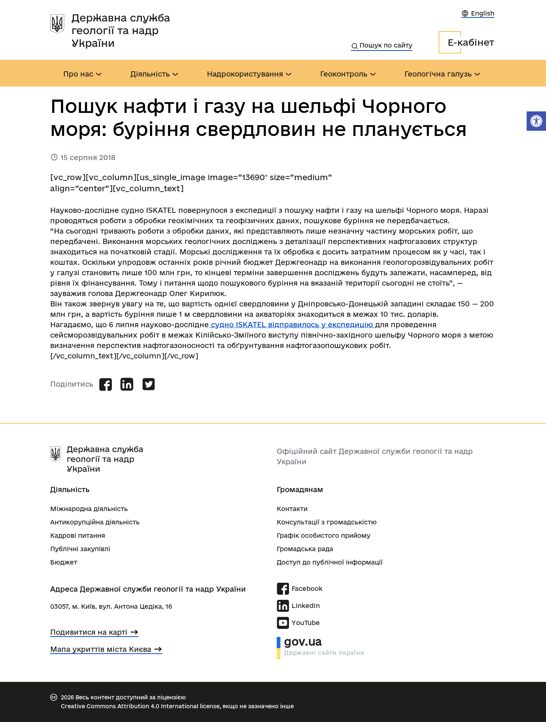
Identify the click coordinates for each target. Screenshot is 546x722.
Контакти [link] (292, 508)
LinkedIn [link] (306, 605)
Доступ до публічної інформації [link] (330, 562)
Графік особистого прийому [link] (323, 535)
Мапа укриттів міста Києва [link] (100, 649)
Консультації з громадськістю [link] (327, 522)
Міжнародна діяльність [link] (89, 508)
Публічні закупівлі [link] (80, 548)
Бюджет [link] (63, 562)
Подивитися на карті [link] (88, 632)
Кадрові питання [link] (77, 535)
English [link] (482, 13)
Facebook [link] (307, 588)
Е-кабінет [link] (471, 42)
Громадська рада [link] (305, 548)
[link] (536, 121)
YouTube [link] (306, 622)
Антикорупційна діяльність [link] (95, 522)
